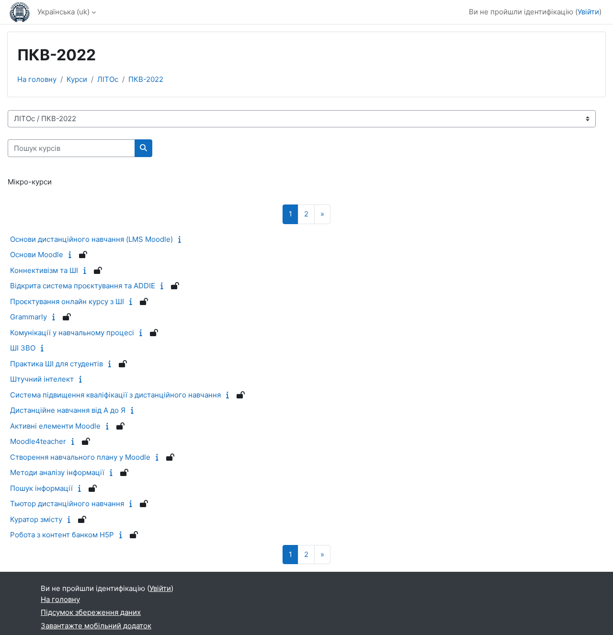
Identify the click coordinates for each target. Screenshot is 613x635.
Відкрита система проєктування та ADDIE (82, 285)
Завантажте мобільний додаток (96, 625)
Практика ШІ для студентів (56, 363)
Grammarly (28, 316)
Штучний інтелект (42, 379)
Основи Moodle (36, 254)
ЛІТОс (107, 79)
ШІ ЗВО (22, 347)
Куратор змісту (36, 519)
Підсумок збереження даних (91, 612)
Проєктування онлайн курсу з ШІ (67, 301)
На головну (37, 79)
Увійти (588, 11)
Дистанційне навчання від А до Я (67, 410)
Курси (77, 79)
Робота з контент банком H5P (62, 534)
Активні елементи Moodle (55, 426)
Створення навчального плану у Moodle (80, 457)
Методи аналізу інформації (57, 472)
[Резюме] (181, 239)
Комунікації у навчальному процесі (72, 332)
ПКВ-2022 (145, 79)
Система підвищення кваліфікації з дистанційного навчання (115, 394)
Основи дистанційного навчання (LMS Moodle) (91, 239)
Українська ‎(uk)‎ (63, 11)
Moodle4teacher (38, 441)
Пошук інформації (41, 488)
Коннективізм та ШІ (44, 270)
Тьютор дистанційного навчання (67, 503)
